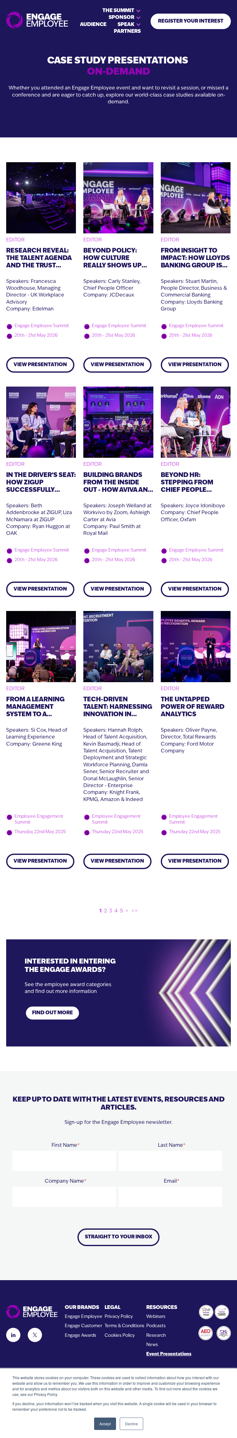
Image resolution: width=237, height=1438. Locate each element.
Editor (15, 240)
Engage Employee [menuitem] (83, 1317)
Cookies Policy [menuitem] (120, 1335)
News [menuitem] (152, 1345)
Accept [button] (105, 1423)
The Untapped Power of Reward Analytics (192, 707)
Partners (127, 31)
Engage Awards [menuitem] (80, 1335)
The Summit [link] (118, 10)
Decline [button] (131, 1423)
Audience (93, 24)
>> (134, 911)
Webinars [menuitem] (155, 1317)
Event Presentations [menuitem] (168, 1354)
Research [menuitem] (156, 1335)
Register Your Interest (190, 21)
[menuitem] (83, 1308)
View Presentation (40, 364)
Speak (126, 24)
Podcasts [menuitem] (156, 1326)
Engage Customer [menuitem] (83, 1326)
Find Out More (52, 1013)
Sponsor (121, 17)
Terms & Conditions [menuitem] (124, 1326)
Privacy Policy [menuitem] (119, 1317)
